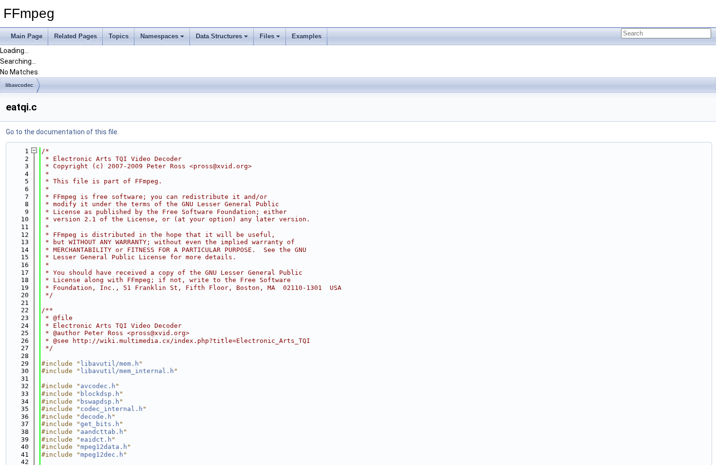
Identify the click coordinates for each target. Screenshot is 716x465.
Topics (119, 36)
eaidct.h (96, 439)
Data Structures (219, 36)
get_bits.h (99, 424)
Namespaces (159, 36)
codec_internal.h (111, 408)
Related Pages (75, 36)
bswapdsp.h (99, 401)
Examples (306, 36)
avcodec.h (97, 386)
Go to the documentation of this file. (62, 132)
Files (267, 36)
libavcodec (19, 85)
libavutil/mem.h (109, 363)
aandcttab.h (101, 431)
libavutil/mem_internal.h (127, 371)
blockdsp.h (99, 393)
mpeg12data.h (103, 446)
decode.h (96, 416)
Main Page (26, 36)
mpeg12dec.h (101, 454)
